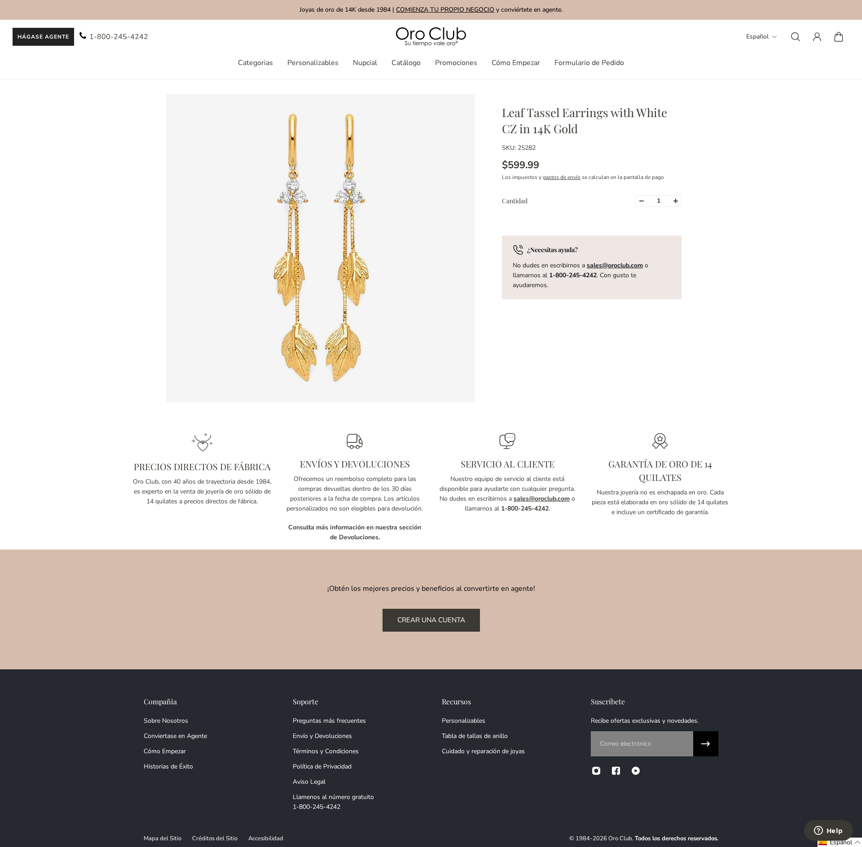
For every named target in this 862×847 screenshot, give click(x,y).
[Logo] (431, 37)
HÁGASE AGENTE (43, 36)
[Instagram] (596, 771)
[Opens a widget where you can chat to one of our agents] (828, 831)
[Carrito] (838, 37)
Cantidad (515, 200)
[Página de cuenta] (817, 37)
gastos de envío (562, 177)
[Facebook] (616, 771)
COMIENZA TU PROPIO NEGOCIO (445, 9)
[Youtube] (636, 771)
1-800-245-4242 (118, 37)
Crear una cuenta (431, 619)
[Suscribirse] (705, 743)
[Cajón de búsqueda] (795, 37)
